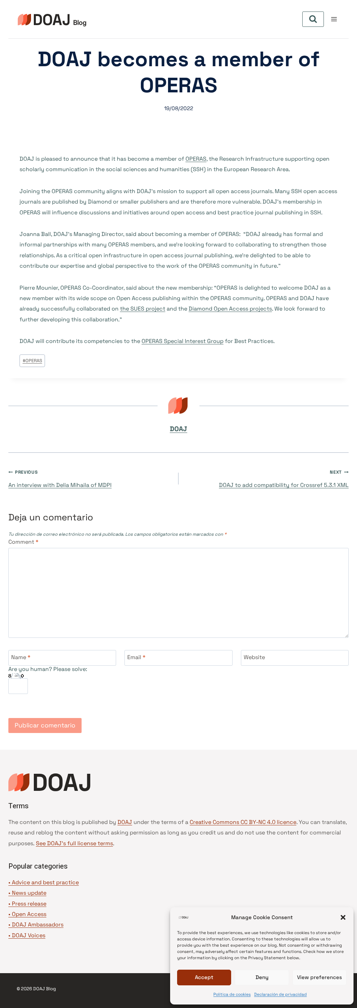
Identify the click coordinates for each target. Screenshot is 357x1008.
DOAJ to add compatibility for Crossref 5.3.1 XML (284, 479)
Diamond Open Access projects (230, 308)
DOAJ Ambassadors (37, 924)
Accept (204, 977)
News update (29, 892)
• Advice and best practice (43, 882)
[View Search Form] (313, 19)
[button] (343, 917)
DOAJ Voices (28, 935)
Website (254, 657)
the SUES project (142, 308)
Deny (262, 977)
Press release (29, 903)
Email (136, 657)
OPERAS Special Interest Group (182, 341)
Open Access (29, 914)
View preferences (319, 977)
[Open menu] (333, 19)
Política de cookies (232, 994)
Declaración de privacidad (280, 994)
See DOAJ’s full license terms (74, 843)
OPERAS (195, 158)
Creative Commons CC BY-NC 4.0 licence (243, 822)
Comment (23, 542)
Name (20, 657)
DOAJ (178, 429)
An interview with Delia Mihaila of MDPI (60, 479)
